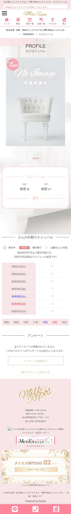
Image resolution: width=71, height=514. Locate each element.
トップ (7, 23)
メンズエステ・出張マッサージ (35, 432)
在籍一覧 (41, 23)
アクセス (53, 23)
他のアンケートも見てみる (35, 372)
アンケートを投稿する (35, 360)
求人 (64, 23)
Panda (42, 501)
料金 (18, 23)
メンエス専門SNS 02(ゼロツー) (35, 485)
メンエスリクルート (35, 446)
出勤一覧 (30, 23)
